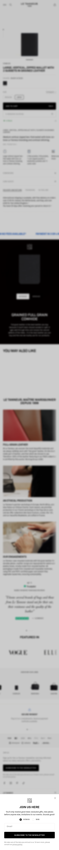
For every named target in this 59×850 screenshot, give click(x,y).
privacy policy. (17, 844)
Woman (26, 819)
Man (37, 819)
